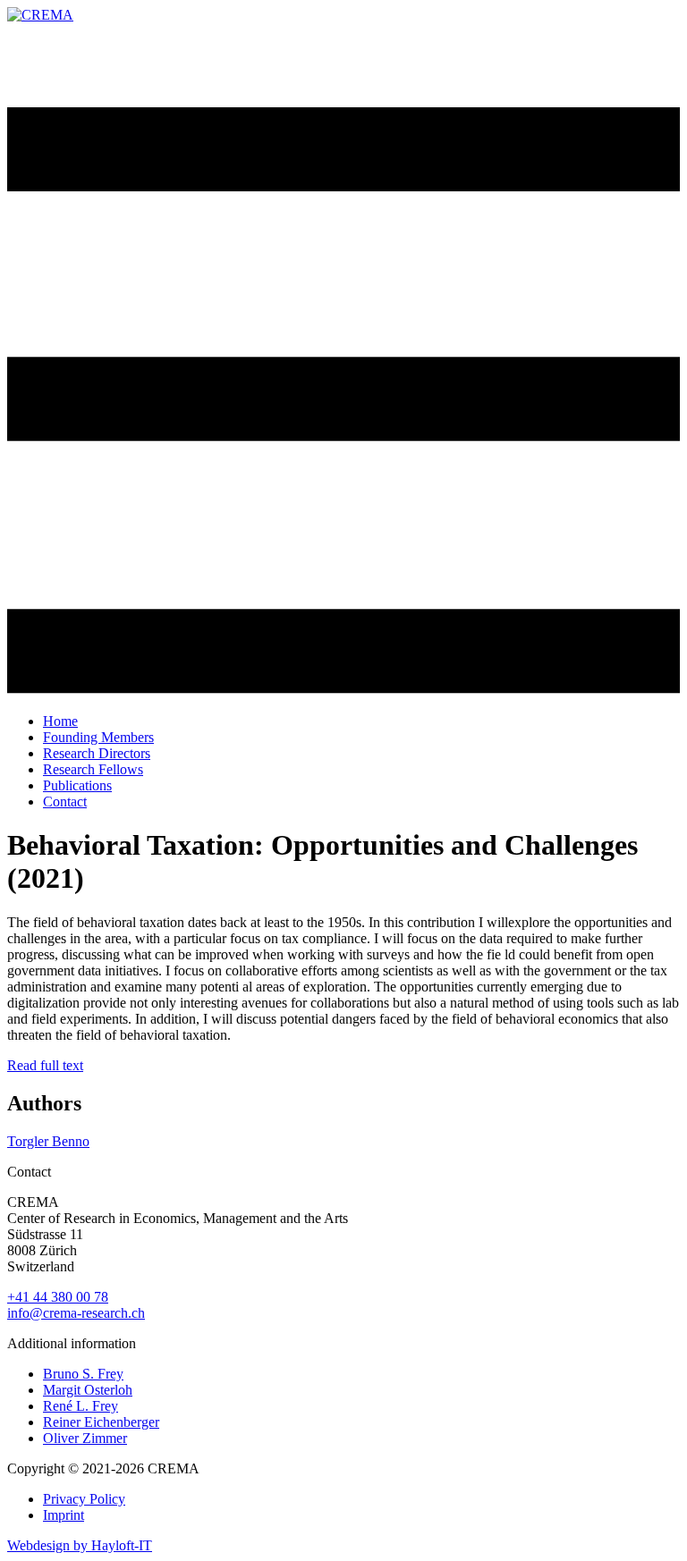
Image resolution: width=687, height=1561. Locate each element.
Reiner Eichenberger (101, 1422)
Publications (77, 785)
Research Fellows (93, 769)
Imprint (63, 1515)
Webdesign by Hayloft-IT (79, 1545)
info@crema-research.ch (76, 1313)
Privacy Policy (84, 1498)
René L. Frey (80, 1405)
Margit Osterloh (87, 1389)
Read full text (45, 1065)
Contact (65, 801)
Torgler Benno (48, 1141)
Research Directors (96, 753)
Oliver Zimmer (85, 1438)
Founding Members (98, 737)
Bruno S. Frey (83, 1373)
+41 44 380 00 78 (57, 1296)
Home (60, 721)
